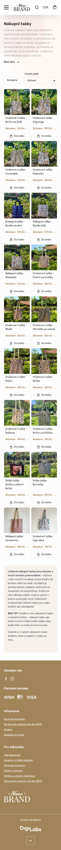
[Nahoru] (30, 840)
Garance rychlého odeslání (18, 760)
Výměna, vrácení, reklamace (19, 776)
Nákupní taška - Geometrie (15, 538)
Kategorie (12, 80)
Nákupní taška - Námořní (15, 275)
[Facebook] (6, 679)
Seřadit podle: (32, 74)
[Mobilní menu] (6, 7)
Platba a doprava (13, 770)
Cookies (8, 729)
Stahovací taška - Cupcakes (43, 538)
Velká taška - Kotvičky (41, 483)
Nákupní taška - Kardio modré (15, 224)
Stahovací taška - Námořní (43, 172)
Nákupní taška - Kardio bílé (42, 224)
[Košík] (54, 7)
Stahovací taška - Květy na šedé (16, 120)
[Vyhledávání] (37, 7)
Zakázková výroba (14, 734)
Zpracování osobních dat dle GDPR (23, 724)
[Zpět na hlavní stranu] (30, 796)
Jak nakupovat (12, 755)
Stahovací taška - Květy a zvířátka (43, 431)
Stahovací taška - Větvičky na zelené (44, 327)
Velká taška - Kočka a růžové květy (14, 485)
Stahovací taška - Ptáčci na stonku (43, 275)
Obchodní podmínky (14, 719)
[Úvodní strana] (22, 7)
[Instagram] (12, 679)
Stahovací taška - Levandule (16, 172)
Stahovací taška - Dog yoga (43, 120)
